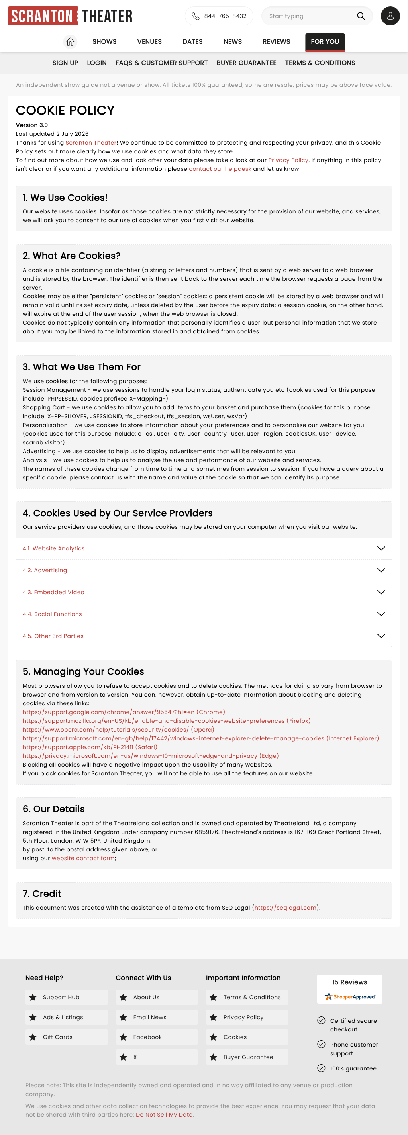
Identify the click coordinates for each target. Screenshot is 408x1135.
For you (325, 41)
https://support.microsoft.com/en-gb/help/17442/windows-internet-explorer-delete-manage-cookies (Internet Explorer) (201, 738)
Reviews (276, 41)
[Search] (362, 16)
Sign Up (65, 62)
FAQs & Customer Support (162, 62)
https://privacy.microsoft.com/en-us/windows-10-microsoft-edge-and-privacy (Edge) (151, 756)
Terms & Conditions (320, 62)
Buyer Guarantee (247, 62)
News (233, 41)
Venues (149, 41)
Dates (192, 41)
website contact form (83, 858)
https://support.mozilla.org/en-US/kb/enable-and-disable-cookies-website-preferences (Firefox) (167, 721)
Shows (104, 41)
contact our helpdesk (220, 169)
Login (97, 62)
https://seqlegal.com (285, 908)
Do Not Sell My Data (164, 1115)
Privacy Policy (288, 160)
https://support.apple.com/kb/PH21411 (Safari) (90, 747)
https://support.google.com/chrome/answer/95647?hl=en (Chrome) (124, 712)
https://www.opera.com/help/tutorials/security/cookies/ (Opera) (119, 730)
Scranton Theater (91, 143)
